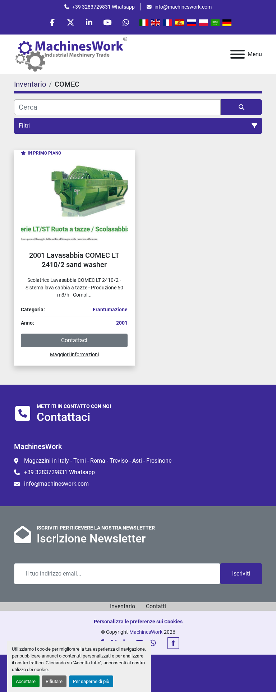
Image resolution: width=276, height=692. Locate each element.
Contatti (156, 606)
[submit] (241, 107)
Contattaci (74, 340)
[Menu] (237, 54)
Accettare (26, 681)
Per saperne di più (91, 681)
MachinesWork (145, 632)
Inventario (122, 606)
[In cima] (173, 643)
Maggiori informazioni (74, 354)
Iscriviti (241, 573)
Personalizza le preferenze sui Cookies (138, 621)
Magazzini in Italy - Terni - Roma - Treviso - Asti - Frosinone (97, 460)
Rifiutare (54, 681)
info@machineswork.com (183, 7)
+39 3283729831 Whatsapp (103, 7)
